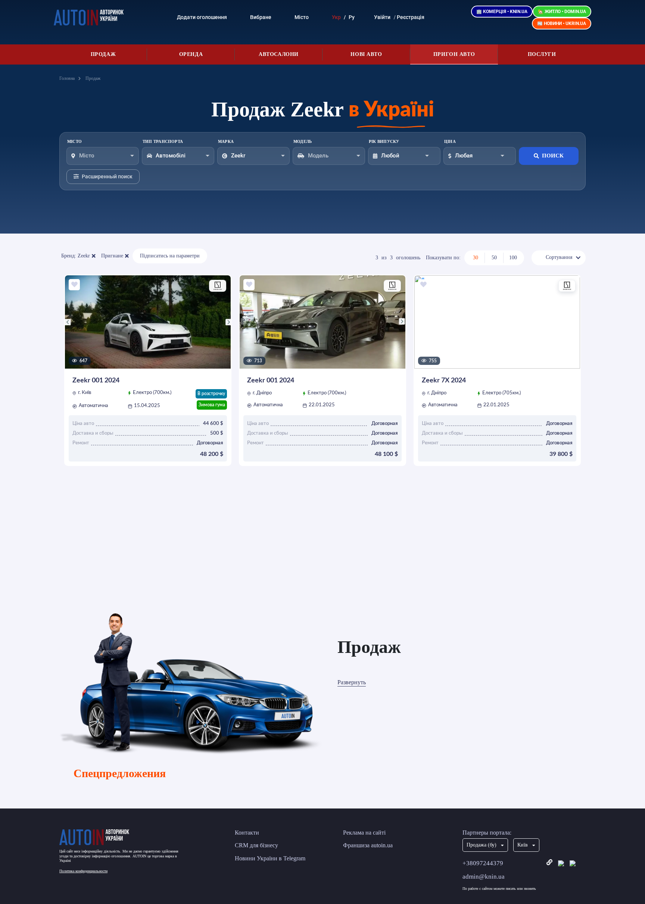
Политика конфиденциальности (83, 871)
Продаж (103, 54)
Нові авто (366, 54)
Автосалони (279, 54)
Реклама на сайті (364, 832)
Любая (464, 155)
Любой (390, 155)
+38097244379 (482, 863)
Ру (352, 17)
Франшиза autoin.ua (368, 845)
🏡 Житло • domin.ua (562, 11)
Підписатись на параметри (170, 256)
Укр (336, 17)
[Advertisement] (322, 550)
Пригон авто (454, 54)
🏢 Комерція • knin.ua (501, 11)
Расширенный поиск (107, 176)
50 (494, 257)
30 (475, 257)
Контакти (247, 832)
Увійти (382, 17)
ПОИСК (553, 156)
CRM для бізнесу (256, 845)
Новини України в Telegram (270, 858)
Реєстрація (410, 17)
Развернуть (351, 682)
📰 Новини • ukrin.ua (561, 23)
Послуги (542, 54)
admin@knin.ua (483, 876)
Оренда (191, 54)
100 (513, 257)
